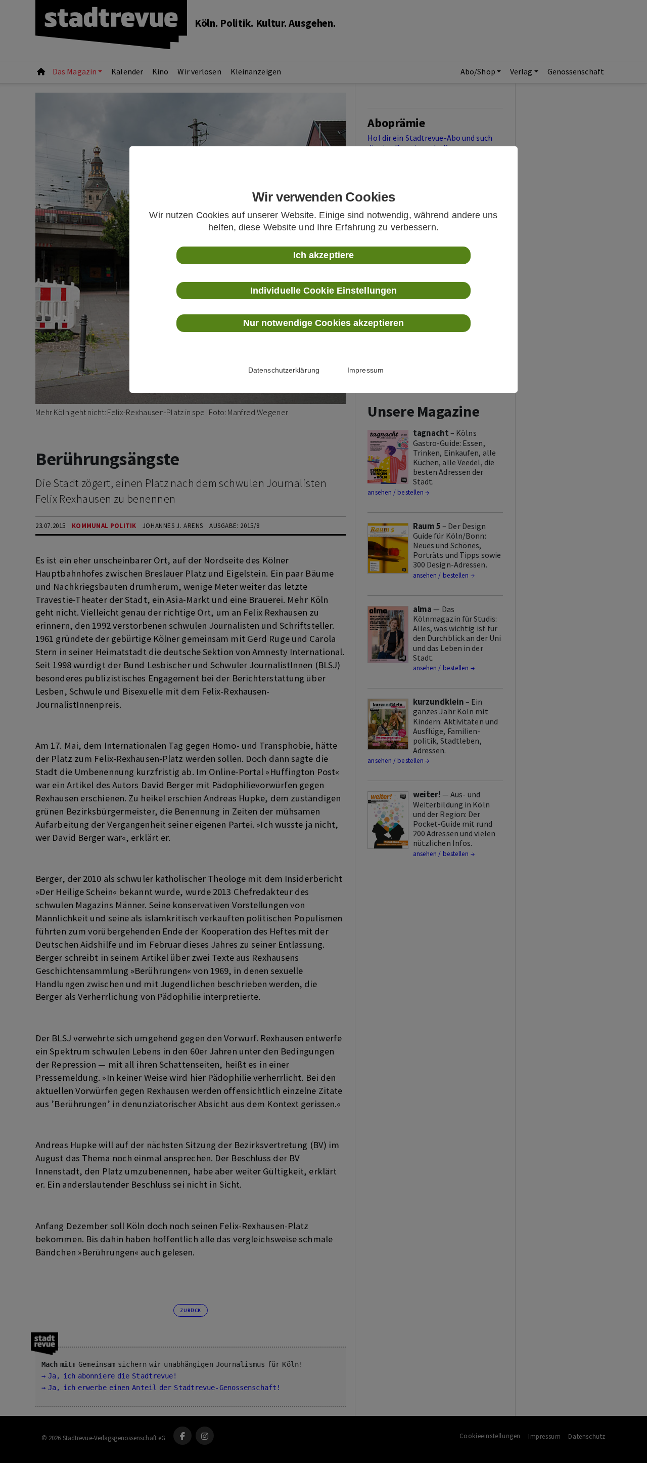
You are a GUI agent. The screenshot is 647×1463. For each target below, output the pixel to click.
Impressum (365, 370)
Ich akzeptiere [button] (323, 255)
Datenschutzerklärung (283, 370)
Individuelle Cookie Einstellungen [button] (323, 291)
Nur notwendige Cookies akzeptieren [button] (323, 323)
